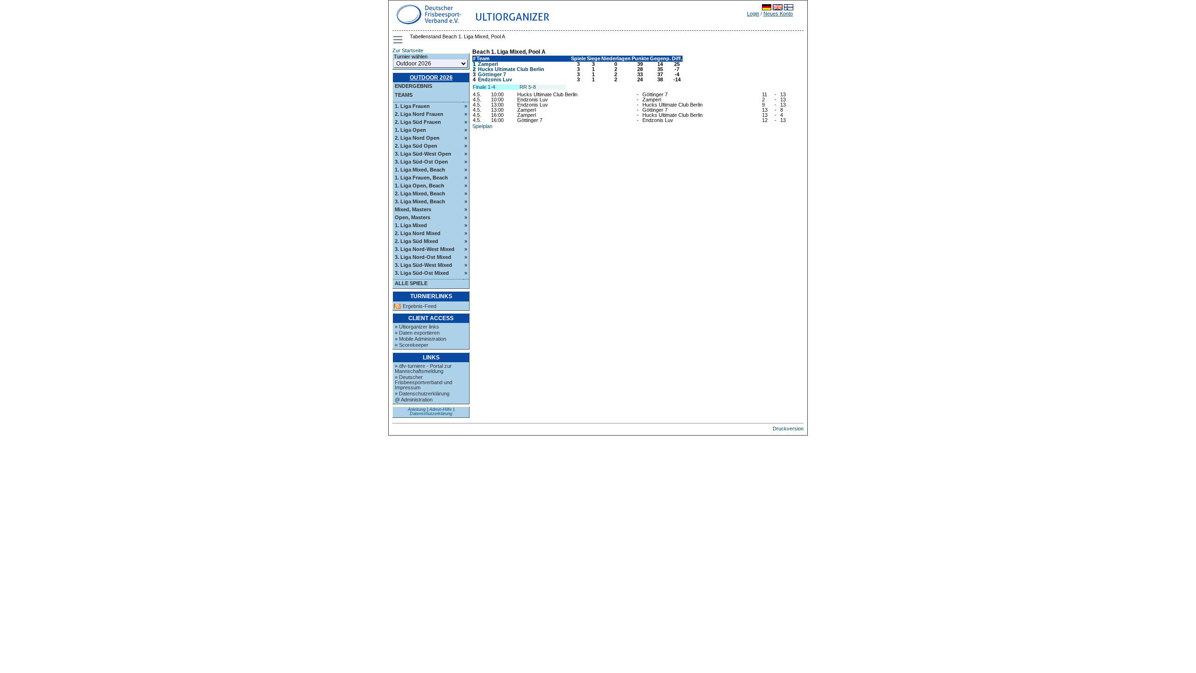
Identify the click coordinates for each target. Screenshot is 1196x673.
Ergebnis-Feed (419, 306)
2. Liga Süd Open (416, 146)
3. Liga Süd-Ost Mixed (422, 273)
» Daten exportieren (417, 333)
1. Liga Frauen (412, 106)
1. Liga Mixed (411, 225)
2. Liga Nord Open (417, 138)
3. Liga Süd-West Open (423, 154)
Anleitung (417, 409)
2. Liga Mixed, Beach (420, 193)
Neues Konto (778, 13)
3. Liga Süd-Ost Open (421, 162)
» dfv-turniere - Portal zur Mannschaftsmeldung (423, 368)
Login (753, 13)
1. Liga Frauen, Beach (421, 177)
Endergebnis (413, 86)
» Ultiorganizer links (417, 326)
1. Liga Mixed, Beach (420, 169)
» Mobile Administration (420, 339)
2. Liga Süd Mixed (416, 241)
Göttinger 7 (492, 74)
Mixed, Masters (413, 209)
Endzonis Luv (495, 79)
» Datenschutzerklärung (422, 393)
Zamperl (488, 64)
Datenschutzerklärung (431, 413)
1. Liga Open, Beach (419, 185)
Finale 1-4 (484, 87)
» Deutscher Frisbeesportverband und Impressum (423, 382)
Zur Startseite (407, 50)
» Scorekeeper (411, 345)
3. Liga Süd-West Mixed (423, 265)
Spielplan (482, 126)
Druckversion (788, 428)
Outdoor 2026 (431, 77)
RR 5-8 (528, 87)
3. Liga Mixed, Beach (420, 201)
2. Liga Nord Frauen (419, 114)
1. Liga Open (410, 130)
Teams (404, 95)
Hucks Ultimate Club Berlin (511, 69)
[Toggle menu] (398, 40)
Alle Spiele (411, 283)
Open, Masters (412, 217)
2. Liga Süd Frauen (418, 122)
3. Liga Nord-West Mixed (425, 249)
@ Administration (414, 399)
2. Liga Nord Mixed (418, 233)
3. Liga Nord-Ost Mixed (423, 257)
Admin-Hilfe (440, 409)
